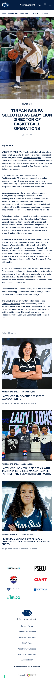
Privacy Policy (27, 626)
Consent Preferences (27, 632)
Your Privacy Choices (27, 649)
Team (34, 13)
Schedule (24, 13)
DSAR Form (27, 643)
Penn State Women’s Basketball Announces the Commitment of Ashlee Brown (26, 541)
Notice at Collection (27, 655)
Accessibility (27, 660)
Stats (44, 13)
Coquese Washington (32, 158)
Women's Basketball (11, 392)
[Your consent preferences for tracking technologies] (4, 676)
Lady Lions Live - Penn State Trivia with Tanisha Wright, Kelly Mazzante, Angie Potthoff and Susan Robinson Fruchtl (26, 471)
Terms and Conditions (27, 637)
